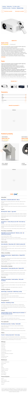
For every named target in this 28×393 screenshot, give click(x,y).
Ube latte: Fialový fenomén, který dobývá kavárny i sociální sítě (11, 287)
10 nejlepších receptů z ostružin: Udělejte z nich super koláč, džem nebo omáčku (13, 285)
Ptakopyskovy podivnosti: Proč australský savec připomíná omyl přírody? (13, 330)
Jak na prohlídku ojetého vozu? (6, 350)
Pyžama (2, 367)
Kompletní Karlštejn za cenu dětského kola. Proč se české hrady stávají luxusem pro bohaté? (13, 274)
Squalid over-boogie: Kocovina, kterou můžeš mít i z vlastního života (12, 304)
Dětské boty (3, 371)
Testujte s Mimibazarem (5, 361)
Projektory (13, 8)
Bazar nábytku (3, 374)
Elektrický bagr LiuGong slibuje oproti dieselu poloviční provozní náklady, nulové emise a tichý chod (13, 259)
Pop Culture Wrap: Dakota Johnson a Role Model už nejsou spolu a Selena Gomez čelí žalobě (13, 308)
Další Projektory (5, 136)
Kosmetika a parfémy (4, 368)
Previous (2, 151)
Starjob (2, 378)
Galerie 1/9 (14, 40)
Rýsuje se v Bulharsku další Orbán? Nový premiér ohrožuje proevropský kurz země (14, 207)
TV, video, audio (16, 6)
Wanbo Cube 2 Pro (6, 138)
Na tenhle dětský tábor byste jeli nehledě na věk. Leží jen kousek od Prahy (13, 250)
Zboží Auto (3, 354)
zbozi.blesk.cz (3, 349)
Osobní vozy (3, 346)
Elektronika (9, 6)
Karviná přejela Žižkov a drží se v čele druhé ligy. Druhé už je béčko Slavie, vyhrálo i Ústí (13, 217)
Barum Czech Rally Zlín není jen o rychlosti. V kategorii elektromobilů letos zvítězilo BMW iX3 (13, 247)
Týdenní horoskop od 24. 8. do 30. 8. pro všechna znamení (11, 237)
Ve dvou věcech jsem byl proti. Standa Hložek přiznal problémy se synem (13, 228)
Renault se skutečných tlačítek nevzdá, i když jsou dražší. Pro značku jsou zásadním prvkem (13, 249)
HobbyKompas (3, 352)
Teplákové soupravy (4, 370)
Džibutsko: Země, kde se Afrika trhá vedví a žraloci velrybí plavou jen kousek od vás (12, 298)
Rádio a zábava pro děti (5, 381)
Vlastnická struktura (16, 391)
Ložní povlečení (3, 373)
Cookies (21, 390)
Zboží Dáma (3, 348)
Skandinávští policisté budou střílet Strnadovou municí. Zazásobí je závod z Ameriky (13, 271)
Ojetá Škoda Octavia (4, 356)
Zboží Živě (3, 345)
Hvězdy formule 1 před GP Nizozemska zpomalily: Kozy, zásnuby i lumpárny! (13, 213)
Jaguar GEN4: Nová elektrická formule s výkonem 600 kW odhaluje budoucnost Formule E (12, 326)
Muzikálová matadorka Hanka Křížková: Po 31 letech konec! (11, 339)
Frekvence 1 (3, 382)
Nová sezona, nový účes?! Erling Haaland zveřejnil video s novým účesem (13, 336)
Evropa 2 (2, 384)
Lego (2, 366)
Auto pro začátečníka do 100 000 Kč (7, 353)
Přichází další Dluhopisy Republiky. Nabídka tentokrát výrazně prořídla (13, 272)
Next (26, 151)
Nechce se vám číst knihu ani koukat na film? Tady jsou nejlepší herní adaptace (12, 329)
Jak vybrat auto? (4, 357)
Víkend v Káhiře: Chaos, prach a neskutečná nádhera (10, 295)
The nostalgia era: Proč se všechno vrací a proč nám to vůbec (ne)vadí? (13, 305)
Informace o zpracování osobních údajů (12, 390)
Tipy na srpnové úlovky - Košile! (6, 236)
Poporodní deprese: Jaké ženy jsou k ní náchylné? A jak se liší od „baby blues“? (13, 316)
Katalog (4, 6)
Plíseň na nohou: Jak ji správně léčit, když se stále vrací (10, 318)
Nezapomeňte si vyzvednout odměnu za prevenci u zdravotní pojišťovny (13, 319)
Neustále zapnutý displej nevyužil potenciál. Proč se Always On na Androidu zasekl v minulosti (13, 261)
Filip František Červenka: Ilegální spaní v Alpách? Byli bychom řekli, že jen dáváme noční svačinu (13, 294)
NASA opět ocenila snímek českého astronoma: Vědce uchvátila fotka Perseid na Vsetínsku (12, 204)
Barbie (2, 364)
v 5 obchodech (5, 164)
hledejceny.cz (3, 343)
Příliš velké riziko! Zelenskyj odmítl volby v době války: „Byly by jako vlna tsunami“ (13, 202)
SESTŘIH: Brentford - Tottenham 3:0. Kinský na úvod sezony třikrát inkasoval (14, 338)
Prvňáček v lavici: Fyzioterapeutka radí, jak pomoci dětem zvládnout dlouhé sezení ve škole (13, 239)
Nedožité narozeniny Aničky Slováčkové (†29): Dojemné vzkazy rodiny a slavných (13, 227)
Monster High (3, 363)
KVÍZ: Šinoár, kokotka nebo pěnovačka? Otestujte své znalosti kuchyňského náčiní (13, 283)
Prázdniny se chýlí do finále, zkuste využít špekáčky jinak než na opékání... (13, 224)
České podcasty (3, 380)
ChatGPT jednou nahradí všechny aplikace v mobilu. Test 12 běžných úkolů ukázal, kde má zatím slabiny (13, 264)
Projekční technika (6, 8)
